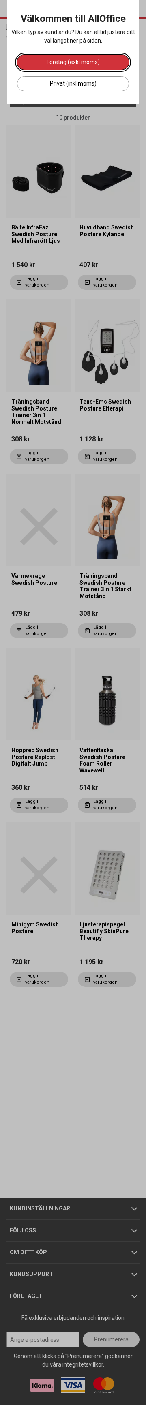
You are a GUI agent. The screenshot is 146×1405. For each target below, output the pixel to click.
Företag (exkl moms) (73, 62)
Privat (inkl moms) (73, 83)
